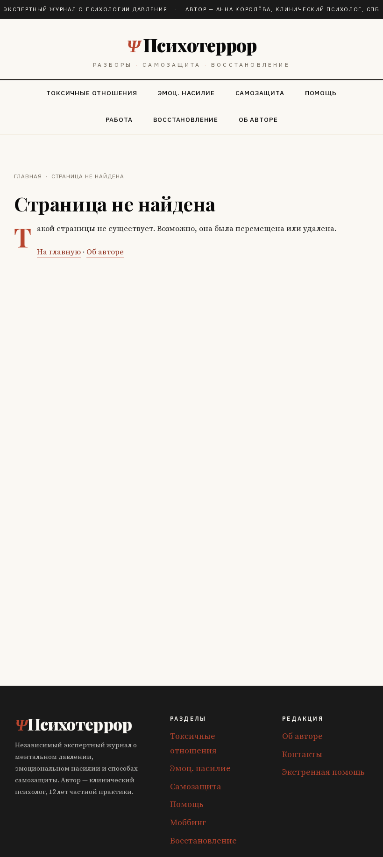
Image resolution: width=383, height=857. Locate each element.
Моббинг (188, 822)
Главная (28, 176)
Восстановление (185, 119)
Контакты (302, 754)
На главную (59, 252)
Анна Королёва (243, 9)
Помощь (321, 93)
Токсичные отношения (91, 93)
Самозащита (259, 93)
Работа (119, 119)
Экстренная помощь (323, 772)
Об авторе (258, 119)
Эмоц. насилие (186, 93)
